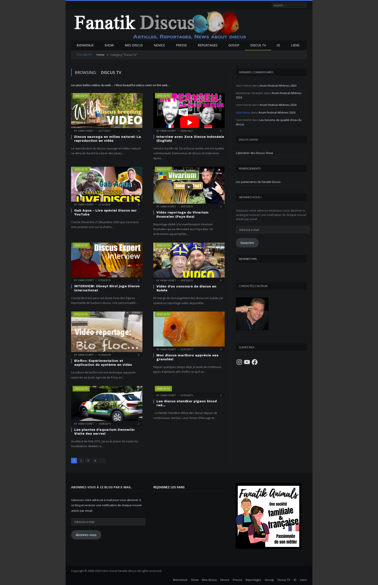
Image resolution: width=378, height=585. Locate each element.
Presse (181, 45)
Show (109, 45)
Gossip (233, 45)
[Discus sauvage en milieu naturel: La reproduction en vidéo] (106, 112)
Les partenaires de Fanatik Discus (258, 182)
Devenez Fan (248, 259)
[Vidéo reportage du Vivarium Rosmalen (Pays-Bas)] (189, 186)
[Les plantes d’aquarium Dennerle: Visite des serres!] (106, 405)
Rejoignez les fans (169, 487)
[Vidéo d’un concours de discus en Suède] (189, 261)
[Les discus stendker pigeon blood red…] (189, 390)
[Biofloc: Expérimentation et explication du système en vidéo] (106, 333)
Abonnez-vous (86, 534)
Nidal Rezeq (243, 112)
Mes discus (134, 45)
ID (278, 45)
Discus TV (258, 45)
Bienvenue (85, 45)
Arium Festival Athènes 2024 (277, 86)
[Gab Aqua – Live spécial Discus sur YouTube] (106, 185)
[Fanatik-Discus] (160, 24)
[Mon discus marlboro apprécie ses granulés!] (189, 330)
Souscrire (247, 242)
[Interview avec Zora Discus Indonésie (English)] (189, 112)
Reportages (207, 45)
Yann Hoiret (86, 130)
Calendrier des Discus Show (254, 153)
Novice (159, 45)
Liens (295, 45)
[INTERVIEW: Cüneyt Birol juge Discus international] (106, 261)
